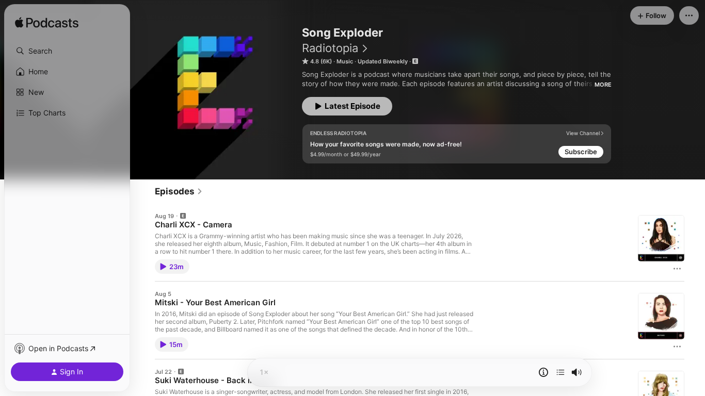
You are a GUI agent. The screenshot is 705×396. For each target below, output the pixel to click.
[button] (67, 51)
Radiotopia (330, 48)
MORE (603, 84)
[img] (46, 23)
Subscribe (581, 151)
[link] (179, 191)
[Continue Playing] (560, 372)
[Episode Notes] (543, 372)
